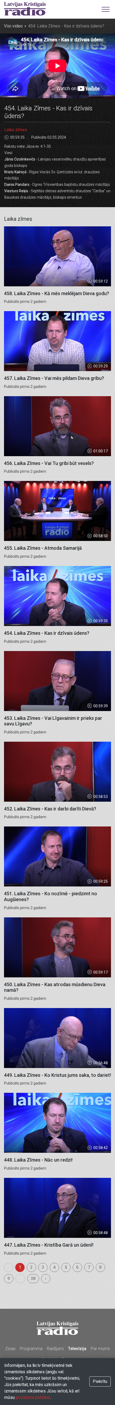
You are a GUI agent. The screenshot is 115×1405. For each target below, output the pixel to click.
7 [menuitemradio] (89, 1267)
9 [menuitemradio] (8, 1278)
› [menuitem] (46, 1278)
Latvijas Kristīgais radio (25, 8)
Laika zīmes (15, 129)
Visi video (13, 26)
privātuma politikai (33, 1397)
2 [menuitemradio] (31, 1267)
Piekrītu (100, 1381)
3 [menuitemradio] (43, 1267)
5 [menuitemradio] (66, 1267)
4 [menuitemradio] (54, 1267)
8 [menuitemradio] (100, 1267)
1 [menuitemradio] (20, 1267)
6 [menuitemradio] (77, 1267)
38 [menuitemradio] (33, 1278)
